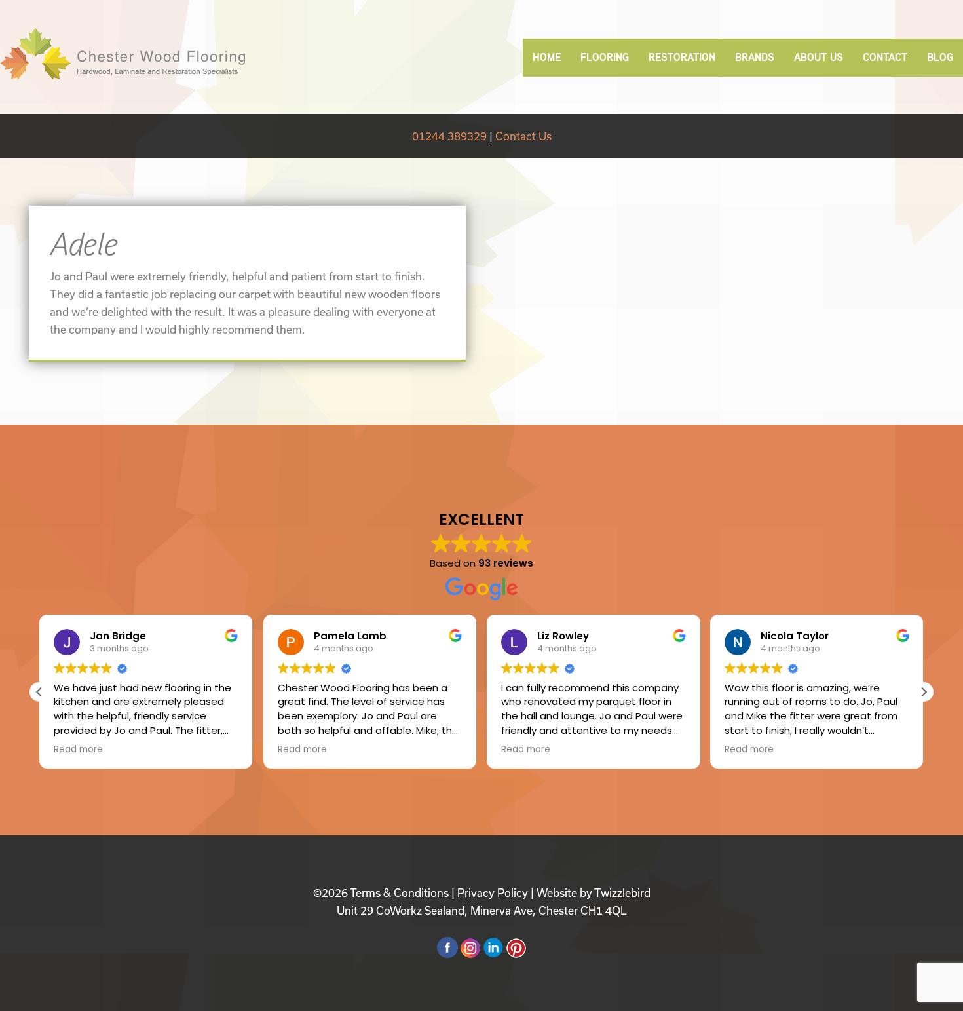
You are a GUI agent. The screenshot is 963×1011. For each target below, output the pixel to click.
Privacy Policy (492, 893)
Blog (940, 57)
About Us (818, 57)
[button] (924, 692)
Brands (754, 57)
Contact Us (523, 136)
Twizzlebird (622, 893)
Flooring (604, 57)
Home (547, 57)
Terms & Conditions (399, 893)
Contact (885, 57)
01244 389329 (449, 136)
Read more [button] (78, 749)
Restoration (682, 57)
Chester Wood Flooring (122, 53)
